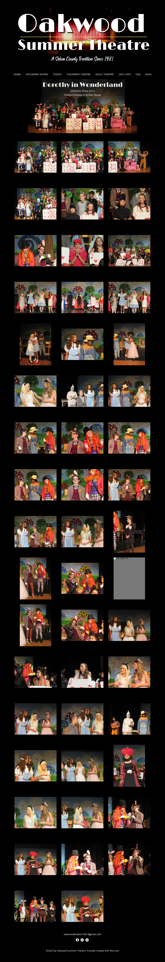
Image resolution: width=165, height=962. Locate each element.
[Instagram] (82, 940)
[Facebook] (77, 940)
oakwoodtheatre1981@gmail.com (82, 934)
